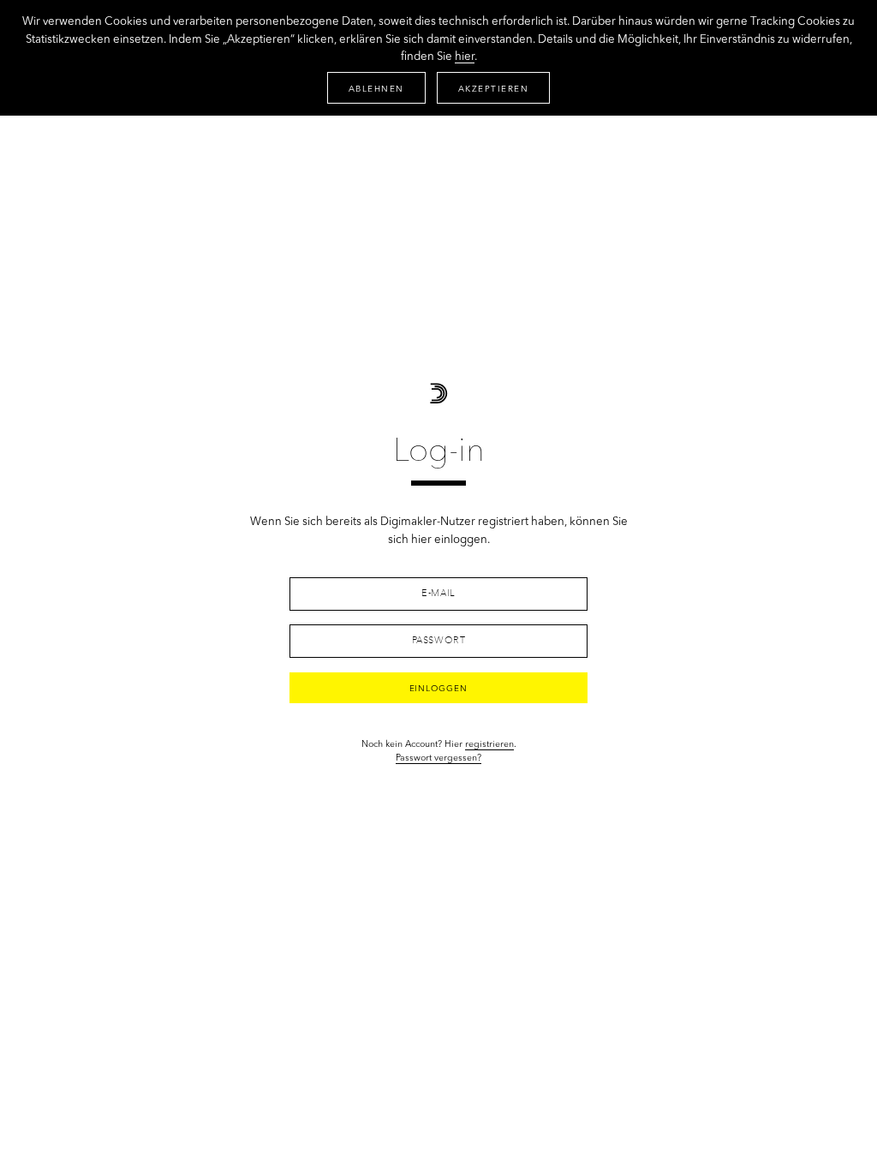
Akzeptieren (493, 89)
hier (464, 57)
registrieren (489, 744)
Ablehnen (376, 89)
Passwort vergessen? (438, 758)
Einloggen (438, 688)
